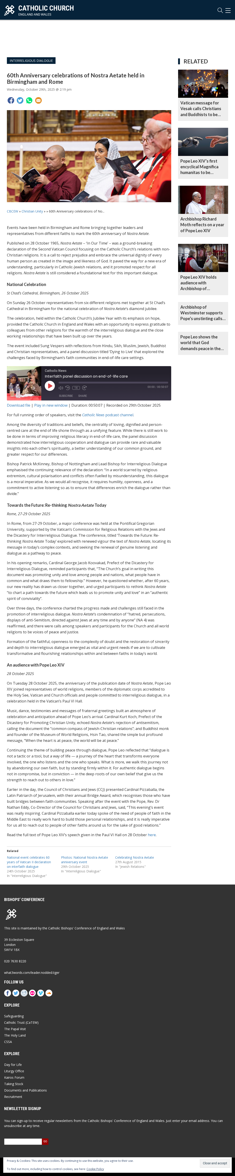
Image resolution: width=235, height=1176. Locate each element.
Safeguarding (14, 1016)
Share (82, 395)
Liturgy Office (14, 1071)
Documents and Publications (25, 1090)
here (152, 834)
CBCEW (12, 211)
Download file (18, 405)
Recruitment (13, 1096)
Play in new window (50, 405)
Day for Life (13, 1064)
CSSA (8, 1042)
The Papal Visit (15, 1029)
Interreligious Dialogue (31, 60)
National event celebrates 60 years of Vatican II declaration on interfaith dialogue (29, 862)
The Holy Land (15, 1035)
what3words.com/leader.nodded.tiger (31, 972)
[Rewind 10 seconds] (67, 388)
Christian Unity (32, 211)
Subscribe (66, 395)
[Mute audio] (61, 388)
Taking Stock (13, 1084)
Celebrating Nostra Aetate (134, 857)
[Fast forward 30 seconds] (84, 388)
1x (76, 387)
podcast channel (107, 414)
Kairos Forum (14, 1077)
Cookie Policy (95, 1169)
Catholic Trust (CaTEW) (21, 1022)
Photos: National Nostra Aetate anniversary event (84, 859)
